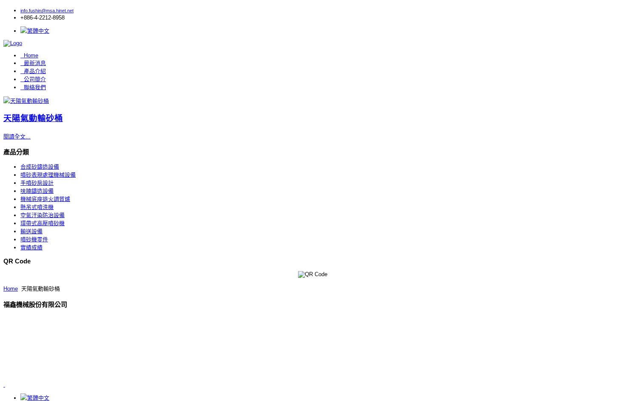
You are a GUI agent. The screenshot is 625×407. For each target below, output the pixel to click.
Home (31, 55)
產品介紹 (35, 71)
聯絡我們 (35, 87)
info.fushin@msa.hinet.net (47, 10)
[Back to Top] (4, 385)
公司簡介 (35, 79)
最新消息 (35, 63)
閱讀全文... (17, 136)
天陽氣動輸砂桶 (33, 118)
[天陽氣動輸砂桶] (26, 101)
